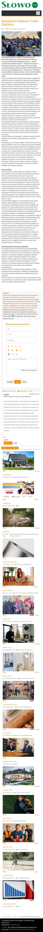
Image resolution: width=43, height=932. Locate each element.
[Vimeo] (21, 350)
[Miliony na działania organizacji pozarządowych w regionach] (18, 489)
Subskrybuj (23, 391)
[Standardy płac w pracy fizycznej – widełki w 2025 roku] (18, 690)
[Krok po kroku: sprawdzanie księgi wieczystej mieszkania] (18, 662)
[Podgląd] (17, 354)
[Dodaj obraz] (13, 350)
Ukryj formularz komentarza (18, 324)
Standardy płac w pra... (10, 704)
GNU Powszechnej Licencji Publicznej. (21, 929)
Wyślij (17, 382)
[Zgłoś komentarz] (4, 437)
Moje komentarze (10, 391)
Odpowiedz (8, 443)
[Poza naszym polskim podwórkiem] (18, 861)
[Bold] (8, 346)
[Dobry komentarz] (4, 440)
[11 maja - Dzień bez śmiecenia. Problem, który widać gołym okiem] (18, 517)
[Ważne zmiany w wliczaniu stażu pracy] (18, 833)
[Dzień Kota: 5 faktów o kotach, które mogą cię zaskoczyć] (18, 576)
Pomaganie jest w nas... (10, 761)
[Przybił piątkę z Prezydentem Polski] (18, 604)
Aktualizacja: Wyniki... (9, 904)
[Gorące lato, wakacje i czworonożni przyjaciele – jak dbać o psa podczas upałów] (18, 804)
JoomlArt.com (15, 925)
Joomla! (4, 927)
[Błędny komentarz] (6, 440)
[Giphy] (9, 354)
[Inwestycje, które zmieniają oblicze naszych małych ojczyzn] (18, 548)
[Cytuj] (9, 350)
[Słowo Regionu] (20, 5)
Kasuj (24, 382)
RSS (31, 391)
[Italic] (12, 346)
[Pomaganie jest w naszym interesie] (18, 747)
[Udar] (20, 346)
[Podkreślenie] (16, 346)
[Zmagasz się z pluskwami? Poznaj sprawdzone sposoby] (18, 719)
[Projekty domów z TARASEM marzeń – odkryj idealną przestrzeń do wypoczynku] (18, 775)
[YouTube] (17, 350)
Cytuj (15, 443)
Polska (15, 916)
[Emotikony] (13, 354)
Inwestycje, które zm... (10, 562)
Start (10, 916)
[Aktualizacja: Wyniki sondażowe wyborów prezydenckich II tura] (18, 890)
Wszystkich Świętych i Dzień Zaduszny (20, 22)
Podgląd (10, 382)
